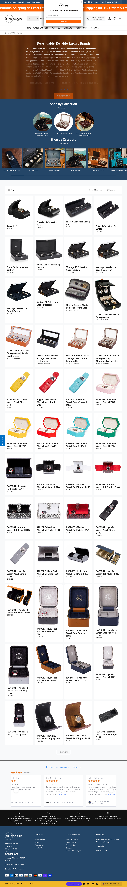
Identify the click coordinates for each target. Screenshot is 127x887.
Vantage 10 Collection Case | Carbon (76, 268)
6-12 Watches (54, 170)
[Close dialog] (82, 2)
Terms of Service (72, 839)
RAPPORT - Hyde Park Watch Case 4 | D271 (106, 675)
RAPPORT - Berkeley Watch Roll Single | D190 (48, 737)
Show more (63, 90)
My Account (94, 2)
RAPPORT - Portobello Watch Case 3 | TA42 (47, 444)
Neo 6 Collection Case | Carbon (18, 268)
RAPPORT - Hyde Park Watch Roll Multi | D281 (48, 572)
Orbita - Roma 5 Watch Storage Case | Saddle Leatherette (18, 353)
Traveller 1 (12, 226)
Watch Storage (17, 33)
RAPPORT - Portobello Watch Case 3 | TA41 (17, 444)
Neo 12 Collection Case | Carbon (48, 266)
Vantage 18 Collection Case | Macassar (47, 303)
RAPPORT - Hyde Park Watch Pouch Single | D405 (106, 530)
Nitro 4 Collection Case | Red (78, 223)
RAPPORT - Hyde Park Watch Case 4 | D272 (47, 679)
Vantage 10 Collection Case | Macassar (106, 268)
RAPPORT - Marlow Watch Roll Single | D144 (48, 486)
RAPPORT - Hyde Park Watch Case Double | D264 (17, 690)
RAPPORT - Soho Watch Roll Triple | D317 (18, 487)
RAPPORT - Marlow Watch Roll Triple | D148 (48, 528)
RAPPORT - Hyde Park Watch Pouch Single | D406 (17, 574)
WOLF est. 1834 (42, 73)
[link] (21, 802)
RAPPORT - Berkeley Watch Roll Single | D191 (78, 737)
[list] (63, 818)
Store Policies (71, 842)
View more (62, 108)
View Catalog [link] (63, 96)
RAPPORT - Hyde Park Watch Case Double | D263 (106, 633)
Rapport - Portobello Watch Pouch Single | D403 (76, 402)
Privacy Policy (71, 845)
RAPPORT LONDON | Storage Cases (84, 134)
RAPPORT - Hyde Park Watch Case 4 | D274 (17, 733)
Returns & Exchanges (73, 851)
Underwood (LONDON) (60, 70)
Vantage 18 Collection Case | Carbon (17, 309)
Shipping (69, 848)
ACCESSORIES (82, 28)
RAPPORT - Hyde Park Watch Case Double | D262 (76, 633)
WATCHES (56, 28)
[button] (119, 18)
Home (9, 33)
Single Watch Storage (11, 170)
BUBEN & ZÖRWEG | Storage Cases (42, 134)
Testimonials (39, 845)
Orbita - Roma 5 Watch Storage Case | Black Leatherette (47, 358)
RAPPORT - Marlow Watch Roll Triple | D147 (18, 528)
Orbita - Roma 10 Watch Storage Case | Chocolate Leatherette (107, 358)
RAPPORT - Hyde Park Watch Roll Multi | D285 (18, 611)
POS (17, 884)
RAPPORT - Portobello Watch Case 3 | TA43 (76, 444)
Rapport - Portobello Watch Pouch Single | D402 (47, 402)
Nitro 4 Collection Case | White (108, 227)
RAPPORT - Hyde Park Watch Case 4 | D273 (76, 679)
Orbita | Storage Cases (63, 133)
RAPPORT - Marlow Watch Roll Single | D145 (78, 486)
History (37, 842)
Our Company (40, 839)
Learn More (36, 2)
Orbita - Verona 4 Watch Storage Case (107, 316)
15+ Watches (76, 170)
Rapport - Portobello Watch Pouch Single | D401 (17, 402)
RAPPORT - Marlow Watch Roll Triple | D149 (77, 528)
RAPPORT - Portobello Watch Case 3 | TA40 (106, 401)
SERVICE (95, 28)
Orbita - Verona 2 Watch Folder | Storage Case (77, 306)
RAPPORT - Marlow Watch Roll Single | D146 (108, 486)
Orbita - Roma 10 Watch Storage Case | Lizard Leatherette (77, 358)
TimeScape (13, 884)
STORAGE (68, 28)
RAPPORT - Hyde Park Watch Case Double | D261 (47, 631)
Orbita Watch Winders (79, 70)
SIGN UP (63, 21)
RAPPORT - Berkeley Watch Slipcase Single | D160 (107, 734)
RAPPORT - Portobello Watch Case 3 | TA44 (106, 444)
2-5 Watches (33, 170)
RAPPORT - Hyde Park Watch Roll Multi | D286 (107, 572)
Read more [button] (20, 794)
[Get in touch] (114, 18)
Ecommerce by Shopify (27, 884)
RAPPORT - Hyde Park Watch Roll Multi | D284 (77, 572)
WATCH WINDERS (40, 28)
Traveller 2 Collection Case (47, 223)
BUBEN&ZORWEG (43, 70)
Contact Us (39, 848)
